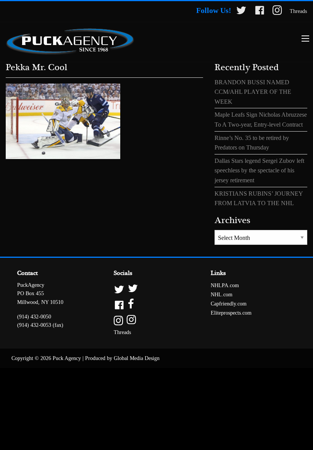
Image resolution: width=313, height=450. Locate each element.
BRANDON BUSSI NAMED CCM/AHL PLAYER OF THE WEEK (253, 92)
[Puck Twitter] (241, 12)
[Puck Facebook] (259, 12)
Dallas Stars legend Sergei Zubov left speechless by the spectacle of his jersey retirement (259, 170)
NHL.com (221, 294)
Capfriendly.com (229, 304)
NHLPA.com (225, 285)
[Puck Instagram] (277, 12)
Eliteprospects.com (231, 313)
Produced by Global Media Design (122, 358)
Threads (298, 11)
